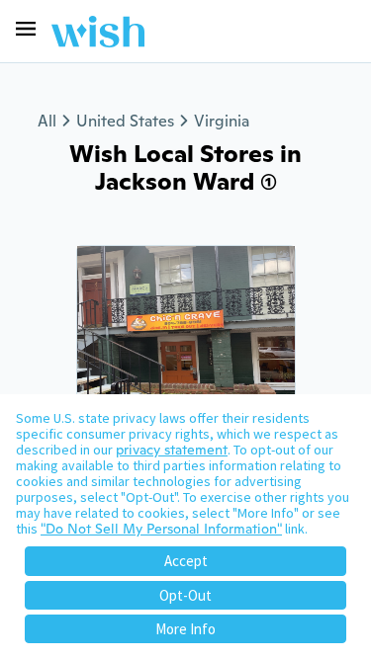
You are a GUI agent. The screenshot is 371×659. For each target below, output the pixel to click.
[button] (26, 29)
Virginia (221, 121)
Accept (186, 560)
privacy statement (172, 449)
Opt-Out (185, 595)
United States (125, 121)
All (47, 121)
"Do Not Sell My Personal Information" (161, 528)
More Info (185, 628)
